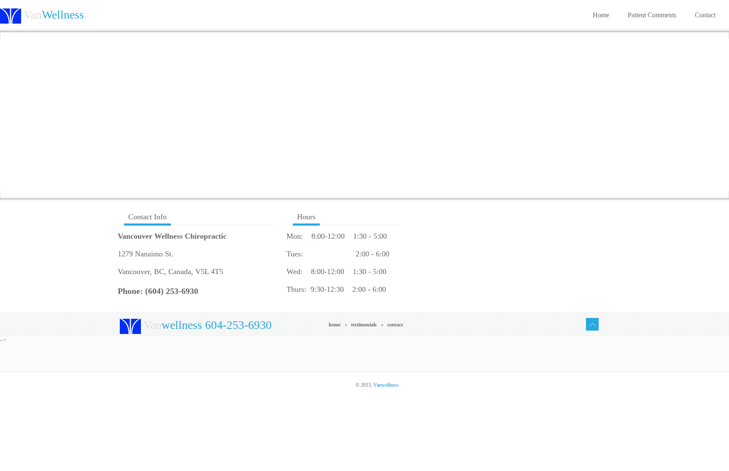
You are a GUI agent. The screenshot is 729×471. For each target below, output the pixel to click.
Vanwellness (386, 385)
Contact (705, 15)
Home (601, 15)
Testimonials (364, 325)
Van (206, 324)
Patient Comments (652, 15)
